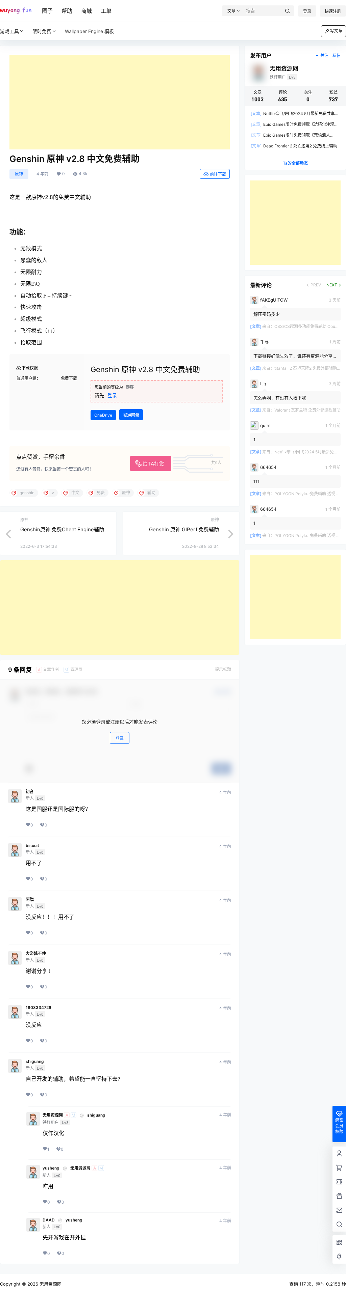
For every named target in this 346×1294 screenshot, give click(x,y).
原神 (19, 173)
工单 (106, 10)
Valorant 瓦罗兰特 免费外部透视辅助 (307, 410)
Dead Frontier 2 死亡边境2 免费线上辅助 (294, 145)
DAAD (49, 1220)
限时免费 (41, 31)
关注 (324, 55)
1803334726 (38, 1008)
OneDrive (103, 415)
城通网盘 (131, 415)
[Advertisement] (119, 102)
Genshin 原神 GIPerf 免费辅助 (184, 529)
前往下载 (218, 174)
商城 (86, 10)
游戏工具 (9, 31)
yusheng (51, 1168)
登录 (307, 11)
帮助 (66, 10)
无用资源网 (53, 1115)
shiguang (35, 1062)
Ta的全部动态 (295, 163)
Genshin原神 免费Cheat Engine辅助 (62, 529)
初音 (30, 792)
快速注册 (333, 11)
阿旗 (30, 900)
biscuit (32, 846)
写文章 (336, 30)
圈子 (47, 10)
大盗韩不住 (36, 954)
